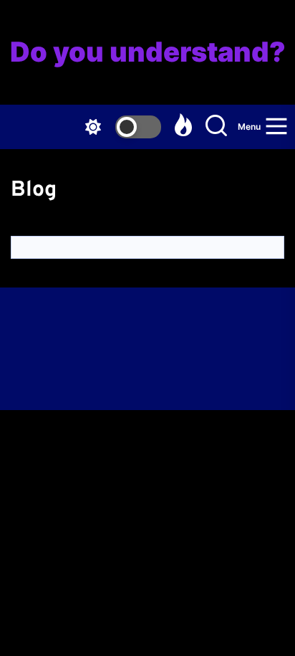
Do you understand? (148, 52)
